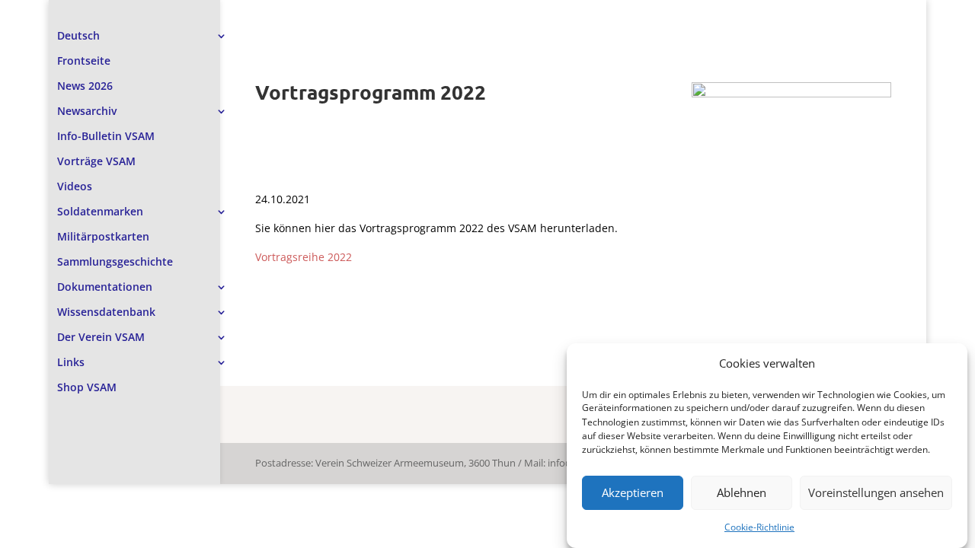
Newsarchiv (87, 112)
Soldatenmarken (100, 212)
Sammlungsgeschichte (115, 262)
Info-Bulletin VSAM (106, 137)
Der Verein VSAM (101, 338)
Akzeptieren (632, 493)
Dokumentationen (104, 288)
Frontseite (83, 62)
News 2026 (85, 87)
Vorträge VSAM (96, 162)
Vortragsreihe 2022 (303, 257)
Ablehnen (741, 493)
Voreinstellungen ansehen (876, 493)
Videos (74, 187)
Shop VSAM (87, 388)
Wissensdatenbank (106, 313)
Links (71, 363)
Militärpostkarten (103, 237)
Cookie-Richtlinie (759, 527)
